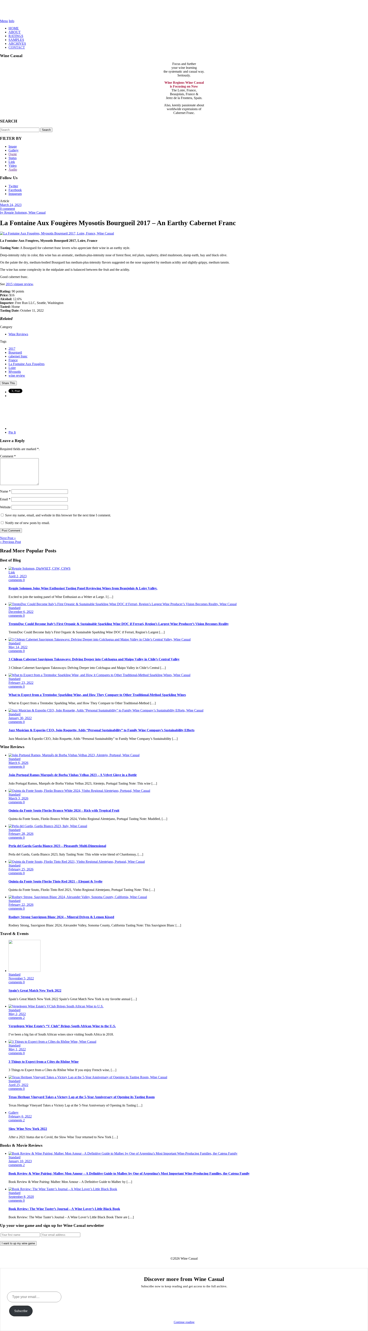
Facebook (15, 190)
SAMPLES (16, 40)
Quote (13, 154)
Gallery (14, 150)
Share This (8, 383)
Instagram (15, 194)
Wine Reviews (18, 334)
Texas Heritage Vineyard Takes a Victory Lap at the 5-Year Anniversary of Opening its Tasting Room (82, 1097)
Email (5, 499)
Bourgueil (15, 352)
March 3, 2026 (18, 798)
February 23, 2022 (21, 682)
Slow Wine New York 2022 (28, 1129)
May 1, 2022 (17, 1049)
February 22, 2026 (21, 904)
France (13, 360)
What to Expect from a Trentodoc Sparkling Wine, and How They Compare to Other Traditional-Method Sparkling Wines (97, 695)
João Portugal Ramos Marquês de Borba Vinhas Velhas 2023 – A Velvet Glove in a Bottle (73, 775)
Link (12, 162)
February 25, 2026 (21, 869)
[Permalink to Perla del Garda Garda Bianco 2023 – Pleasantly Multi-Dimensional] (48, 826)
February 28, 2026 (21, 833)
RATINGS (16, 36)
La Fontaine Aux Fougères (27, 364)
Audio (13, 169)
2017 (12, 348)
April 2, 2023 (18, 576)
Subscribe (20, 1311)
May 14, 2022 (18, 647)
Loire (12, 368)
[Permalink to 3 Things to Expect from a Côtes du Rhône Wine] (52, 1041)
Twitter (13, 186)
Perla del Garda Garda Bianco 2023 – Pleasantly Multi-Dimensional (57, 846)
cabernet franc (18, 356)
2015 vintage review (19, 284)
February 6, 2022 (20, 1116)
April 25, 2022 (18, 1085)
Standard (14, 608)
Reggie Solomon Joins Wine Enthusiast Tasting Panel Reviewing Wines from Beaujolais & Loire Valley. (83, 588)
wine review (17, 375)
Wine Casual (184, 9)
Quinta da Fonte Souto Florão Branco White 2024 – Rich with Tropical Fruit (64, 810)
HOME (14, 28)
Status (13, 158)
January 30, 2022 (20, 718)
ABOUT (15, 32)
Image (13, 146)
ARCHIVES (17, 43)
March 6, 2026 (18, 763)
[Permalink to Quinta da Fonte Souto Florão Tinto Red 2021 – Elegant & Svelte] (77, 861)
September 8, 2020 (21, 1196)
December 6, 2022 (21, 612)
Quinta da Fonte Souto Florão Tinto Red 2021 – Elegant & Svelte (55, 881)
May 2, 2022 (17, 1014)
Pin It (12, 432)
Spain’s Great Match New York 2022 (35, 990)
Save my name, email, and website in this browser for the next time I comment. (58, 515)
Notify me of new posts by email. (27, 523)
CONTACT (17, 47)
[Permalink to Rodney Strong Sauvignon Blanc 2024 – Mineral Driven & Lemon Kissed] (78, 897)
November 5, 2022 (21, 978)
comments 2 (17, 1018)
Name (5, 491)
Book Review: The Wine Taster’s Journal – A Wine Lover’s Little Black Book (64, 1209)
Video (13, 165)
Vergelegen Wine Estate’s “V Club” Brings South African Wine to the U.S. (62, 1026)
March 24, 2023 (11, 205)
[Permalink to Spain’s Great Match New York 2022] (24, 970)
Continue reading (184, 1322)
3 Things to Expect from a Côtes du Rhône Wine (44, 1061)
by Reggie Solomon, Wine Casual (23, 212)
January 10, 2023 (20, 1161)
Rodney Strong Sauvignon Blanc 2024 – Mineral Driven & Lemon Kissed (61, 917)
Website (5, 507)
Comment (8, 456)
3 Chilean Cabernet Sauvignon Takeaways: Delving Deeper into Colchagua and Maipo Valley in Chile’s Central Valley (94, 659)
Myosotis (15, 371)
